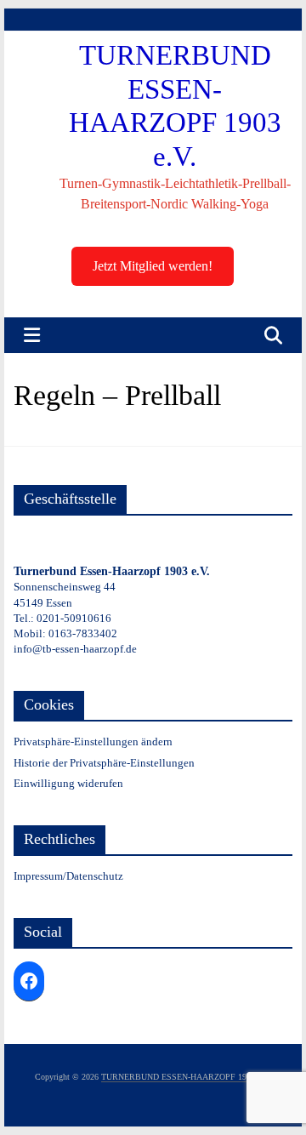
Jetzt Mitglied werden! (152, 266)
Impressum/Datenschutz (68, 876)
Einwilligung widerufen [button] (68, 783)
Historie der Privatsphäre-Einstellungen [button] (104, 762)
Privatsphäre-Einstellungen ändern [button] (93, 741)
